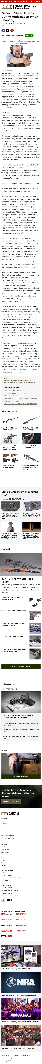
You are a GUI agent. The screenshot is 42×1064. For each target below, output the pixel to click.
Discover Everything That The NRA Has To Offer (20, 1022)
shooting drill (27, 380)
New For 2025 (5, 849)
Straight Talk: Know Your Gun (12, 636)
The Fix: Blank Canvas (12, 390)
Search (3, 832)
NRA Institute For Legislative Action (12, 878)
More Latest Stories (26, 666)
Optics (3, 860)
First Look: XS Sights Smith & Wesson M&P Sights (12, 598)
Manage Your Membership (9, 896)
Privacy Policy (5, 1056)
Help (2, 829)
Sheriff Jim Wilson (9, 689)
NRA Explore (5, 881)
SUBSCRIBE (11, 802)
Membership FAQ (6, 893)
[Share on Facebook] (3, 29)
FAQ (2, 826)
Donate (25, 2)
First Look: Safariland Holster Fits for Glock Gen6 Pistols (13, 650)
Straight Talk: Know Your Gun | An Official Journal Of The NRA (18, 716)
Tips (2, 25)
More (13, 550)
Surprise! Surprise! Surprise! (15, 393)
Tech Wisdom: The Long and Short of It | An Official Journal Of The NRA (31, 536)
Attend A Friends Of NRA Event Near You (17, 1048)
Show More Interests (26, 777)
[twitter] (7, 29)
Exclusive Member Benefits (9, 890)
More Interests (20, 685)
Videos (3, 866)
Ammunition (5, 852)
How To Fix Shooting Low (14, 396)
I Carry (4, 751)
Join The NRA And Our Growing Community (18, 995)
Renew (19, 2)
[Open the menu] (38, 7)
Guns (3, 857)
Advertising (4, 821)
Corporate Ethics (25, 1056)
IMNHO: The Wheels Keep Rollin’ (17, 580)
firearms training (10, 380)
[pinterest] (12, 29)
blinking (19, 380)
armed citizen (16, 720)
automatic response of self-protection (17, 382)
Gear (2, 855)
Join (15, 2)
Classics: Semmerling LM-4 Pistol (13, 610)
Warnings (3, 1058)
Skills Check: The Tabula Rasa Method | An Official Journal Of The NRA (10, 516)
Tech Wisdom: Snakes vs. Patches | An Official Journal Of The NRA (31, 515)
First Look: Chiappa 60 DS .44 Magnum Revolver (12, 624)
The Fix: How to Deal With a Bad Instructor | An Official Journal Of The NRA (9, 536)
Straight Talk (7, 720)
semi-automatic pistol (28, 720)
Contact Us (4, 824)
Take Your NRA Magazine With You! (15, 969)
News (3, 593)
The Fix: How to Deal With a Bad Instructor (20, 403)
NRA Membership (6, 888)
